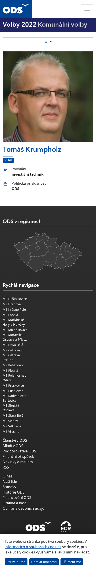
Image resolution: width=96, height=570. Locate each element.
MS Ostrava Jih (14, 350)
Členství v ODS (15, 440)
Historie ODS (14, 492)
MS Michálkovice (15, 330)
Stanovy (9, 486)
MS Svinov (10, 421)
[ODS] (38, 525)
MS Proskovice (13, 385)
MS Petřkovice (13, 365)
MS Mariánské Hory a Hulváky (14, 322)
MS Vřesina (11, 431)
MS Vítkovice (12, 426)
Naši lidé (10, 481)
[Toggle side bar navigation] (48, 42)
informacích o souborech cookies (33, 546)
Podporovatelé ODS (19, 451)
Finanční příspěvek (18, 456)
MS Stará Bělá (13, 415)
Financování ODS (17, 497)
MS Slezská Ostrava (11, 407)
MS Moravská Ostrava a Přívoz (15, 337)
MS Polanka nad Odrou (15, 377)
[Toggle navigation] (87, 8)
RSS (6, 467)
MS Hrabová (12, 304)
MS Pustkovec (13, 391)
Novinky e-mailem (18, 461)
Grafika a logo (15, 502)
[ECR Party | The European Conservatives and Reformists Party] (66, 526)
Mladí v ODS (13, 445)
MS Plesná (10, 370)
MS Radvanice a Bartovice (14, 398)
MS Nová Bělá (13, 345)
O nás (8, 476)
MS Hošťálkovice (15, 299)
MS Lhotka (10, 315)
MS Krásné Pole (14, 309)
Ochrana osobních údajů (23, 508)
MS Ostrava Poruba (11, 357)
